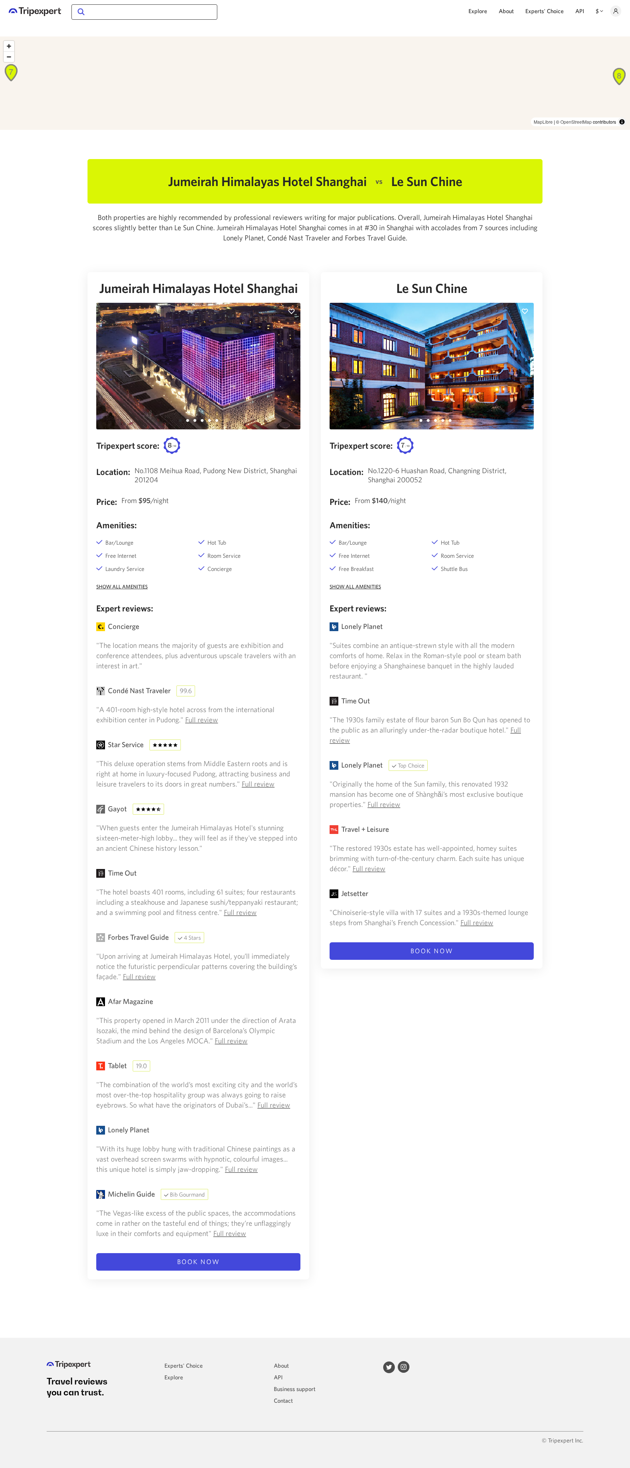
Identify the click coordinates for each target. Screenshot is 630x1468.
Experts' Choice (544, 11)
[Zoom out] (9, 56)
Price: (106, 502)
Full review (201, 719)
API (579, 11)
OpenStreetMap (576, 122)
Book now (198, 1262)
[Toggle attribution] (622, 121)
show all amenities (122, 587)
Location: (113, 472)
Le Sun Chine (431, 288)
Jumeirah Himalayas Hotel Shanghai (198, 288)
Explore (477, 11)
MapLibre (543, 122)
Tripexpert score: (127, 445)
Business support (294, 1389)
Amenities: (116, 525)
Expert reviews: (124, 608)
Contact (283, 1400)
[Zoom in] (9, 46)
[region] (315, 83)
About (506, 11)
